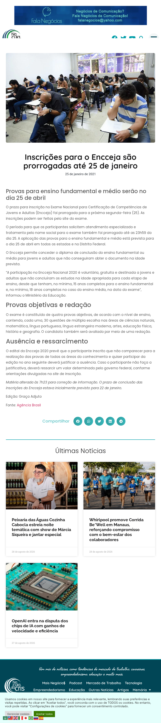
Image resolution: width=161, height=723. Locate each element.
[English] (15, 718)
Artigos (123, 690)
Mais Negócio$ (53, 683)
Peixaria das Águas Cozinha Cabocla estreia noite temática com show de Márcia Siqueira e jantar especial (41, 527)
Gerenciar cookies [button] (18, 714)
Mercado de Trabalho (103, 683)
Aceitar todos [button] (44, 714)
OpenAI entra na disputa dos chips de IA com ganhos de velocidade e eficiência (40, 625)
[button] (77, 421)
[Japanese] (25, 718)
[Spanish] (41, 718)
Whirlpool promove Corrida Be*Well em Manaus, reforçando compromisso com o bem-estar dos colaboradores (116, 529)
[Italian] (20, 718)
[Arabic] (5, 718)
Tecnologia (133, 683)
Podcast (75, 683)
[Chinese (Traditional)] (10, 718)
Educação (77, 690)
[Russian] (36, 718)
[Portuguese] (31, 718)
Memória (140, 690)
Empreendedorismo (49, 690)
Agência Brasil (29, 405)
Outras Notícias (101, 690)
